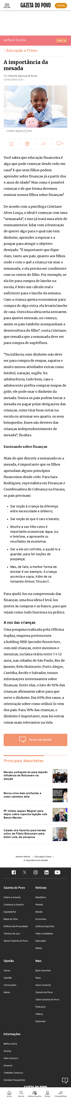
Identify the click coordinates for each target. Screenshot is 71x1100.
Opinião (8, 978)
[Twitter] (24, 872)
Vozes (7, 970)
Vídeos (39, 1014)
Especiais (41, 1021)
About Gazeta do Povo (16, 941)
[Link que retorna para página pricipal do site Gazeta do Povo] (36, 6)
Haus (38, 978)
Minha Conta (10, 1044)
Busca (21, 1096)
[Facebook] (13, 872)
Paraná (39, 904)
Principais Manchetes (24, 761)
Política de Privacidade (16, 926)
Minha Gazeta (34, 1096)
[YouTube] (57, 872)
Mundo (39, 912)
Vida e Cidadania (44, 933)
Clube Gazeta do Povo (47, 999)
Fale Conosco (11, 1058)
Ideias (39, 948)
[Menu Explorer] (7, 5)
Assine (7, 1051)
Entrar (47, 1096)
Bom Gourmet (43, 970)
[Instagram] (35, 872)
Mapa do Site (11, 919)
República (41, 897)
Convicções (10, 985)
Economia (41, 919)
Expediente (10, 912)
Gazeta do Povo (44, 992)
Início (9, 1096)
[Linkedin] (46, 872)
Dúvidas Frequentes (14, 1080)
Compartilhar (60, 1096)
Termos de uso (12, 933)
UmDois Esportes (45, 926)
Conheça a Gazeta (13, 904)
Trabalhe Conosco (13, 1073)
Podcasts (41, 1007)
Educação (41, 941)
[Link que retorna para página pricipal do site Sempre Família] (24, 40)
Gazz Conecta (43, 985)
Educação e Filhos (22, 51)
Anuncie (8, 1065)
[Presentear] (27, 144)
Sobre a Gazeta (12, 897)
